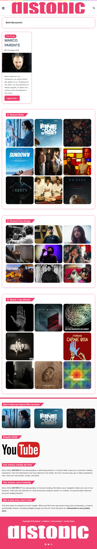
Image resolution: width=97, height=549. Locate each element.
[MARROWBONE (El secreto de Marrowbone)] (48, 161)
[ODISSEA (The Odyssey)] (77, 190)
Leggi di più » (12, 98)
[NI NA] (77, 375)
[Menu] (3, 9)
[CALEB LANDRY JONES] (48, 346)
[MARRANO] (77, 346)
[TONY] (48, 190)
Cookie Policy (69, 521)
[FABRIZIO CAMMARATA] (48, 375)
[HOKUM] (77, 133)
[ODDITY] (20, 190)
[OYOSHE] (48, 234)
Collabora (46, 521)
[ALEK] (77, 234)
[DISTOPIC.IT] (48, 8)
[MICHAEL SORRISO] (48, 273)
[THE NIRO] (48, 254)
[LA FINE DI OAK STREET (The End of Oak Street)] (48, 133)
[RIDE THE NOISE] (20, 234)
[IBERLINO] (77, 318)
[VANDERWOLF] (77, 273)
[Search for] (94, 9)
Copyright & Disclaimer (32, 521)
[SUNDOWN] (20, 161)
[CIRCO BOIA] (20, 318)
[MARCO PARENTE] (17, 62)
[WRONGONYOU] (20, 254)
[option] (16, 418)
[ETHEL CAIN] (20, 375)
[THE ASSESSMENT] (77, 161)
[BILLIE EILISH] (20, 346)
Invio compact (57, 521)
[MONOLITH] (20, 133)
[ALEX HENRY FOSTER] (20, 273)
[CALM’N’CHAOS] (48, 318)
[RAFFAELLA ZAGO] (77, 254)
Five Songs (10, 36)
